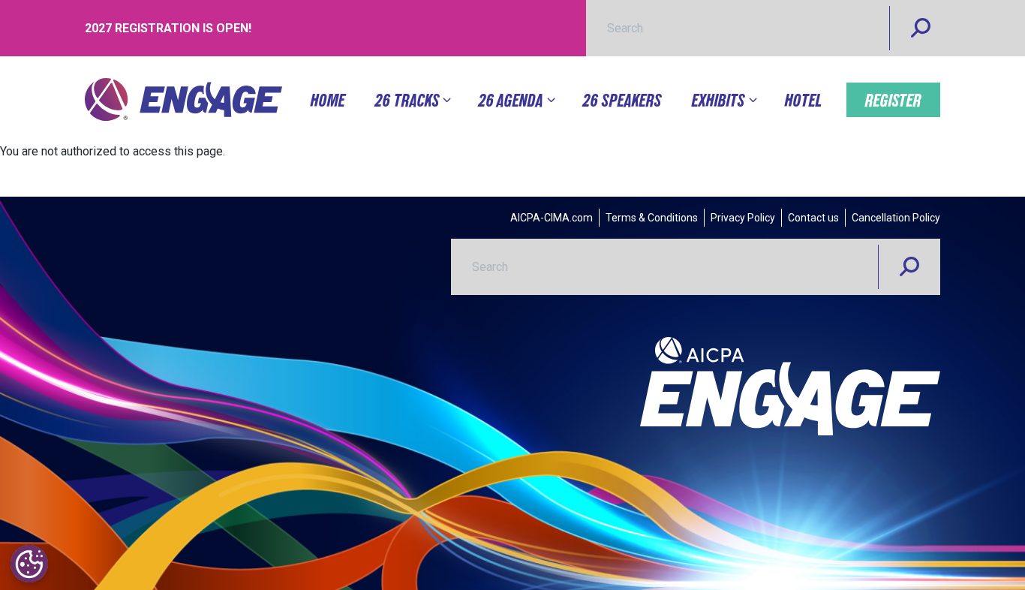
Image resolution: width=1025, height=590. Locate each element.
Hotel (803, 100)
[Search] (920, 28)
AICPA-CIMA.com (551, 217)
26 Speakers (622, 100)
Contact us (813, 217)
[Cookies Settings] (29, 563)
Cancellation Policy (896, 217)
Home (328, 100)
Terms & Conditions (652, 217)
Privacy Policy (743, 217)
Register (893, 100)
